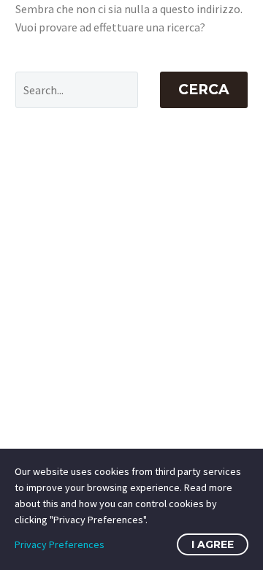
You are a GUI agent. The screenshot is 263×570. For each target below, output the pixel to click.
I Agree (212, 544)
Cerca (203, 89)
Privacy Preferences (59, 544)
